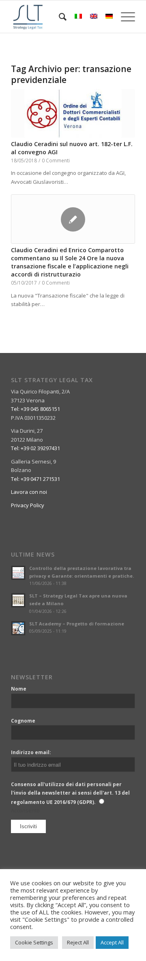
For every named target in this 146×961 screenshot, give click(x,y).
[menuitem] (59, 16)
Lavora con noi (29, 491)
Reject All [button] (78, 942)
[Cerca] (59, 16)
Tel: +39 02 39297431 (35, 448)
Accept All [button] (112, 942)
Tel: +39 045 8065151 (35, 408)
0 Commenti (56, 160)
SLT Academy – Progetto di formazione (76, 624)
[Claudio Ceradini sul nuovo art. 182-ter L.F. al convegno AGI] (73, 113)
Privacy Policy (27, 505)
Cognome (23, 720)
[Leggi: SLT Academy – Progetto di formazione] (18, 628)
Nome (18, 688)
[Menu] (124, 16)
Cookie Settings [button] (34, 942)
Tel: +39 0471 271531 (35, 479)
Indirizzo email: (31, 752)
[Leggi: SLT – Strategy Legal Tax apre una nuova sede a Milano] (18, 600)
